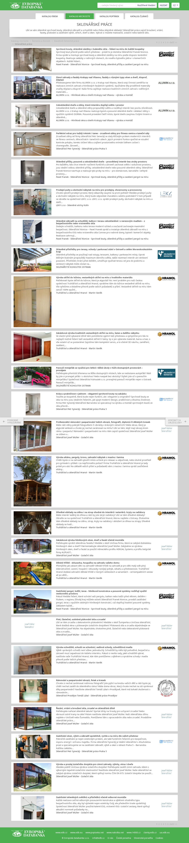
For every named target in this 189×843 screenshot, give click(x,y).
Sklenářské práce (23, 44)
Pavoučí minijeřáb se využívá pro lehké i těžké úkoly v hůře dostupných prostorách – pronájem (99, 369)
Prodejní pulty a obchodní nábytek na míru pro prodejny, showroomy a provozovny (99, 189)
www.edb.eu (76, 832)
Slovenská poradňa (143, 838)
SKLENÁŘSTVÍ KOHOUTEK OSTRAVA (73, 267)
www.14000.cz (134, 832)
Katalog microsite (19, 40)
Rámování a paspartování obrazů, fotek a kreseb (81, 680)
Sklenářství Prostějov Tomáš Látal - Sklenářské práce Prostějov (86, 695)
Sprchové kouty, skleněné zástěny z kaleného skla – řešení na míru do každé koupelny (100, 49)
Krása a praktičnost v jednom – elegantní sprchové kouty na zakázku (91, 393)
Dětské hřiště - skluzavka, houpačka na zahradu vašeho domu (87, 562)
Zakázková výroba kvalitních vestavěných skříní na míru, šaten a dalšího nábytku (97, 333)
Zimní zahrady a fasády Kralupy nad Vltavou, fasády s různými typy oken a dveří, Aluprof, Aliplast (101, 78)
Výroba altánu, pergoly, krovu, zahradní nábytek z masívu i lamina (90, 457)
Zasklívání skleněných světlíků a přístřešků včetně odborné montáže (91, 797)
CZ (174, 5)
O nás (110, 838)
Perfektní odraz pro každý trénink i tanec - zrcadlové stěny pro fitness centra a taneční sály (102, 133)
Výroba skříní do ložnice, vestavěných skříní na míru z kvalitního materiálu (94, 277)
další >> (173, 42)
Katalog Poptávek (109, 16)
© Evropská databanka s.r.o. (75, 838)
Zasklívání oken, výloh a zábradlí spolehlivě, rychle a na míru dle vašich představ (97, 736)
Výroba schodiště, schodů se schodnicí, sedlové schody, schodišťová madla (94, 647)
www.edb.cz (61, 832)
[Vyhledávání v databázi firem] (28, 835)
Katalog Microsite (79, 16)
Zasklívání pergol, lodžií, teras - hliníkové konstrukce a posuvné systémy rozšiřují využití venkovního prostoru (101, 592)
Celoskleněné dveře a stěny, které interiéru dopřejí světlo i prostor (90, 105)
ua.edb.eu (165, 832)
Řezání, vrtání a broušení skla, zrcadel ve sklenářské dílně (85, 708)
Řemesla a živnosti (41, 40)
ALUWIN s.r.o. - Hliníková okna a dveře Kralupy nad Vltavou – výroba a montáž (94, 95)
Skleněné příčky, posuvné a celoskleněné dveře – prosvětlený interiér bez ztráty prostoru (101, 161)
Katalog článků (139, 16)
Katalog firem (50, 16)
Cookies (159, 838)
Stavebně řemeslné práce (66, 40)
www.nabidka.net (115, 832)
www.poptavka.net (94, 832)
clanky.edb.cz (150, 832)
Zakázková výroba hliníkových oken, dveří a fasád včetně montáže (90, 540)
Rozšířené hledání (146, 5)
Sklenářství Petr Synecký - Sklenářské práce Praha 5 (81, 148)
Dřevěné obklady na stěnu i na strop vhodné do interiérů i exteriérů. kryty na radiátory (100, 512)
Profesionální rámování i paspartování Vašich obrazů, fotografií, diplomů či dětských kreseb (103, 422)
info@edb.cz (98, 838)
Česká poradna (123, 838)
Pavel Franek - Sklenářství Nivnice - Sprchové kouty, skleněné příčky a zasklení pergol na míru (102, 64)
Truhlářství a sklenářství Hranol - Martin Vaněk (79, 292)
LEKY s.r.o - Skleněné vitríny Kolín (72, 205)
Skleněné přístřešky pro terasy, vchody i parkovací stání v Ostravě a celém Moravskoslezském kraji (104, 250)
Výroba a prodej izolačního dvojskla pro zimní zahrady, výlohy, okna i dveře (94, 764)
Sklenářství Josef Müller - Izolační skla (74, 437)
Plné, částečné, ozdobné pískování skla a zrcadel (80, 619)
